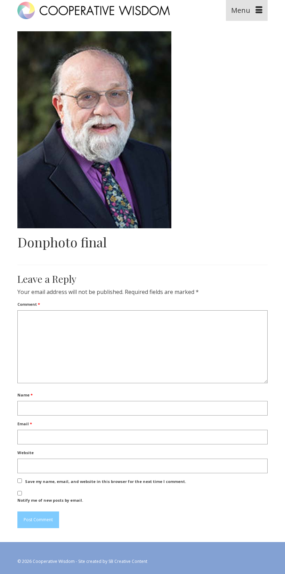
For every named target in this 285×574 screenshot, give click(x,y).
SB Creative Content (127, 561)
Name (25, 394)
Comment (28, 304)
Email (24, 423)
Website (25, 452)
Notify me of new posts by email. (50, 500)
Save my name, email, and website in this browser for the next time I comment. (105, 481)
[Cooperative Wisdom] (110, 10)
